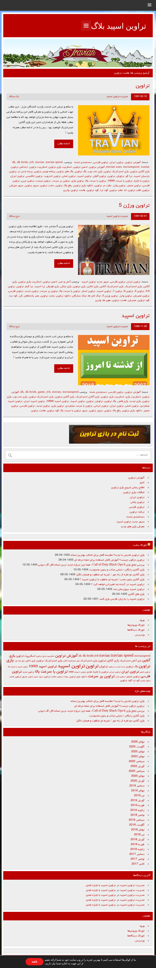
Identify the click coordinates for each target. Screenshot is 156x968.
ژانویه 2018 (137, 849)
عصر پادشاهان (31, 296)
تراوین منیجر (134, 185)
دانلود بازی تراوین (83, 185)
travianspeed (131, 167)
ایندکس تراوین (19, 167)
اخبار (141, 482)
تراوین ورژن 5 (134, 206)
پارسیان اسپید (142, 176)
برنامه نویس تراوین (44, 171)
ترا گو (129, 176)
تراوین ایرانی (101, 406)
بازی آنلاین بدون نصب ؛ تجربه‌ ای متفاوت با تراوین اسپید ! (112, 579)
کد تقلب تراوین (118, 190)
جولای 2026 (137, 742)
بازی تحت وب (95, 171)
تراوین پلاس (137, 502)
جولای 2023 (137, 756)
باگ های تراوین (65, 171)
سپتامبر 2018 (136, 820)
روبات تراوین (62, 677)
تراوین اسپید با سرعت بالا (18, 667)
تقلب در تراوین (103, 185)
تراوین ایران (117, 162)
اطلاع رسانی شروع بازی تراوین (127, 487)
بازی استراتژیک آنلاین (112, 286)
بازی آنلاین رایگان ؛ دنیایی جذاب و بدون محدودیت (116, 569)
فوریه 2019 (137, 805)
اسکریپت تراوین (38, 167)
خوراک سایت (140, 545)
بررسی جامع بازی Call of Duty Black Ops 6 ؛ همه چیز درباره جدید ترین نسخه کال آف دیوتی (91, 565)
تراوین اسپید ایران (34, 401)
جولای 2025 (137, 751)
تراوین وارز (119, 185)
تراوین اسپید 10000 (58, 401)
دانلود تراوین (63, 296)
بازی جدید (135, 401)
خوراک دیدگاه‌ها (135, 630)
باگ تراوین (81, 171)
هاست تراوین (78, 190)
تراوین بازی (78, 181)
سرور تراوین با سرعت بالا (74, 410)
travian (39, 162)
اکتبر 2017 (138, 864)
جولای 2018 (137, 829)
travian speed (54, 162)
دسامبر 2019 (136, 786)
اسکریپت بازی (133, 396)
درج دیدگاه (14, 216)
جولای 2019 (137, 790)
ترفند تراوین (137, 512)
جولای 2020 (137, 776)
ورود (141, 620)
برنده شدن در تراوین (21, 171)
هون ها (106, 300)
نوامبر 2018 (137, 815)
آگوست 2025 (136, 746)
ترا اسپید (40, 286)
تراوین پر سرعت (61, 181)
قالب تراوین (134, 190)
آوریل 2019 (137, 800)
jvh (32, 162)
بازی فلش (123, 401)
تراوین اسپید (84, 176)
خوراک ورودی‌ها (136, 625)
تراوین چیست (43, 181)
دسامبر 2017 (136, 854)
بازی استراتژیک (133, 286)
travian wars (114, 167)
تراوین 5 (139, 291)
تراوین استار (88, 291)
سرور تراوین (32, 185)
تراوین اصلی (69, 176)
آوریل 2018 (137, 839)
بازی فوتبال (53, 286)
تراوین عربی (27, 181)
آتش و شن (64, 281)
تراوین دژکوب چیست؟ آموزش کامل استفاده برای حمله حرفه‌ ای (109, 560)
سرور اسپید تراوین (35, 677)
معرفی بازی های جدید (132, 526)
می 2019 (139, 795)
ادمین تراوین (80, 167)
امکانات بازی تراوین (133, 492)
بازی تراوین (79, 286)
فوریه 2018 (137, 844)
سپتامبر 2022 (136, 761)
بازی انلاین (92, 286)
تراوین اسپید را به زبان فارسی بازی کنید (121, 599)
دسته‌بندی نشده (83, 162)
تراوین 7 (117, 291)
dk (13, 162)
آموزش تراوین (133, 162)
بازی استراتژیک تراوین (116, 171)
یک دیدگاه (14, 96)
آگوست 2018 (136, 825)
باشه (34, 962)
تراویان (120, 176)
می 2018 (139, 834)
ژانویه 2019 (137, 810)
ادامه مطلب (63, 143)
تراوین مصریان (142, 296)
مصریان (132, 300)
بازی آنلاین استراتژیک (88, 396)
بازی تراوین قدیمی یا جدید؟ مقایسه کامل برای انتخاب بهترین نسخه (107, 555)
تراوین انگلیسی (34, 176)
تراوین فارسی (100, 162)
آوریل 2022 (137, 766)
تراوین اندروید (52, 176)
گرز (21, 296)
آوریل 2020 (137, 781)
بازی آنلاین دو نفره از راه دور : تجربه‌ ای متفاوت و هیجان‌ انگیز (110, 574)
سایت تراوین (47, 185)
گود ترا (104, 190)
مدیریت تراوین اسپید (117, 96)
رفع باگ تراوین (64, 185)
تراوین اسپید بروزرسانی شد (128, 589)
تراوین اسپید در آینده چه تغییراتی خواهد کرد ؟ (117, 584)
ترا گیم (29, 286)
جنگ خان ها (94, 296)
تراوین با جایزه (142, 181)
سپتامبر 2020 (136, 771)
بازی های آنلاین (136, 594)
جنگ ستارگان (79, 296)
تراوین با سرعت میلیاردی (79, 406)
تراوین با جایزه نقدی (97, 672)
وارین (66, 190)
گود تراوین (93, 190)
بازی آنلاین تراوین (140, 171)
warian (145, 167)
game (41, 392)
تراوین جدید (32, 291)
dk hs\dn (22, 162)
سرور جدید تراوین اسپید (95, 281)
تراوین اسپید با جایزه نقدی (101, 885)
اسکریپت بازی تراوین (60, 167)
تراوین (143, 86)
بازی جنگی (66, 286)
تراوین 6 (128, 291)
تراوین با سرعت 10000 (120, 181)
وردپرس (139, 635)
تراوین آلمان (99, 176)
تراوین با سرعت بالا (96, 181)
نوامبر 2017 (137, 859)
